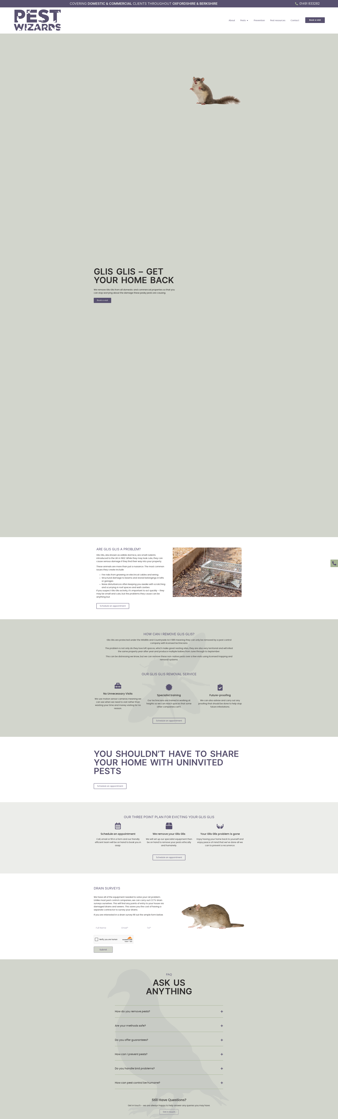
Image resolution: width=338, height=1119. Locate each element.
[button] (169, 1012)
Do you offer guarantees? (131, 1040)
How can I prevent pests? (131, 1054)
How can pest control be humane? (137, 1082)
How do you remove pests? (132, 1011)
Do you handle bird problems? (135, 1068)
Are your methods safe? (130, 1025)
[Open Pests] (247, 20)
